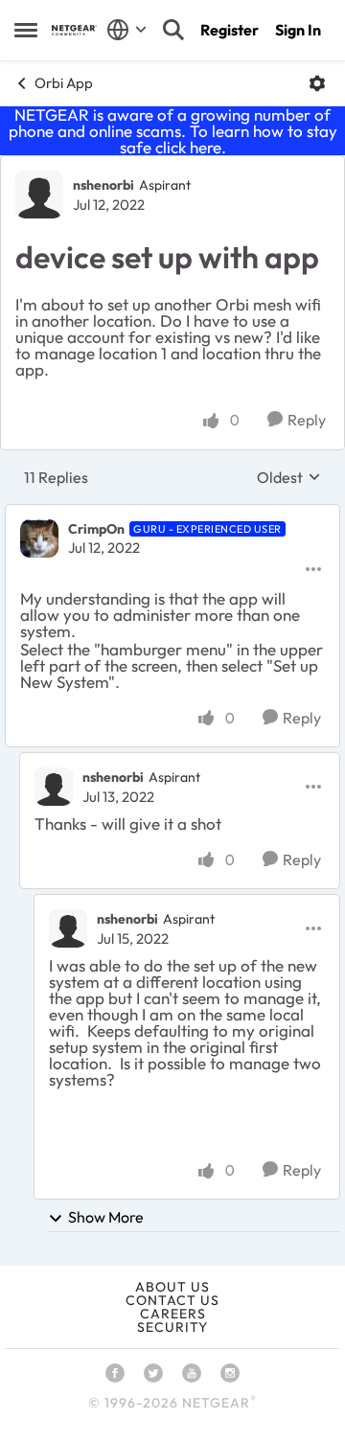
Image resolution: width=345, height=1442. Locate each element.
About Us (172, 1286)
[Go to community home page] (74, 30)
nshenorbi (103, 185)
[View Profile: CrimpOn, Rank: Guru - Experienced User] (39, 538)
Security (172, 1327)
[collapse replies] (172, 513)
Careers (173, 1313)
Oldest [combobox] (289, 477)
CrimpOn (96, 529)
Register (229, 29)
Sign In (298, 29)
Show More (106, 1216)
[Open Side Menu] (26, 29)
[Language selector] (127, 30)
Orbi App (63, 83)
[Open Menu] (317, 83)
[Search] (173, 29)
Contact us (172, 1300)
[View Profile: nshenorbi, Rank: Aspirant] (39, 194)
